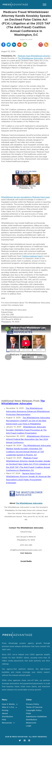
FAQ (4, 719)
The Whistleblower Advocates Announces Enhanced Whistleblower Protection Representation (28, 411)
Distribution (7, 716)
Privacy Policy (32, 704)
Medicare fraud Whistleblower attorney (34, 56)
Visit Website (26, 553)
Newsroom (31, 723)
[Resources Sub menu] (14, 723)
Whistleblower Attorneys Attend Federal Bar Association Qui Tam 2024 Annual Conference (28, 439)
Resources (7, 723)
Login (28, 726)
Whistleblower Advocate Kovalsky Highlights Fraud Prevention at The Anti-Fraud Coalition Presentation (26, 430)
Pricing (5, 710)
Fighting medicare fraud (32, 256)
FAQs (28, 713)
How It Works (8, 704)
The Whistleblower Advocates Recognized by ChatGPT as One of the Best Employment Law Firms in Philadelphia (28, 421)
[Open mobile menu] (44, 5)
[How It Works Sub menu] (17, 704)
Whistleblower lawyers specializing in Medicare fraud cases (25, 197)
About (5, 713)
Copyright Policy (34, 710)
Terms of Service (34, 707)
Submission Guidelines (36, 716)
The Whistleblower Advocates (30, 58)
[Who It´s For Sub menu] (16, 707)
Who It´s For (8, 707)
